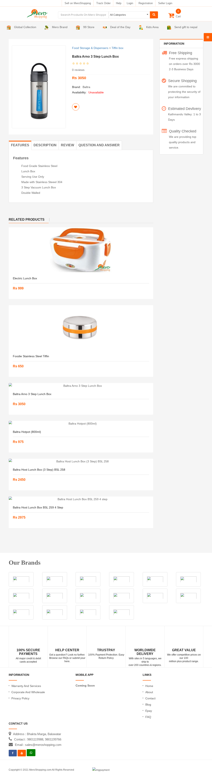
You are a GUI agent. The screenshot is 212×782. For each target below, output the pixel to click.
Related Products (27, 219)
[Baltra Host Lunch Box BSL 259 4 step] (81, 499)
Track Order (103, 3)
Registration (146, 3)
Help (118, 3)
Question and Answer (99, 145)
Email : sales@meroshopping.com (38, 744)
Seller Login (165, 3)
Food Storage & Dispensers (90, 48)
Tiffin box (117, 48)
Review (67, 145)
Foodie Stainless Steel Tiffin (31, 356)
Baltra (86, 87)
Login (130, 3)
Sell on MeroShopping (78, 3)
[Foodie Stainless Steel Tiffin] (81, 328)
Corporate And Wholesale (28, 692)
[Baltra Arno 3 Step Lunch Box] (81, 385)
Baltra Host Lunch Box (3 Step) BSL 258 (39, 469)
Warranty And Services (26, 686)
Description (45, 145)
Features (20, 145)
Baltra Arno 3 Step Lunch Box (32, 394)
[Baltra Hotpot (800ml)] (81, 423)
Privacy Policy (20, 698)
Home (149, 686)
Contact (150, 698)
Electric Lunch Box (25, 278)
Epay (148, 710)
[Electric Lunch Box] (81, 250)
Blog (148, 704)
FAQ (148, 717)
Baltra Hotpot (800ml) (27, 431)
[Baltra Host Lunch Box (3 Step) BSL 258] (81, 461)
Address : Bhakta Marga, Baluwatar (37, 734)
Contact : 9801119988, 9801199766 (37, 739)
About (149, 692)
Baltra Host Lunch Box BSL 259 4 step (38, 507)
